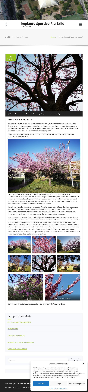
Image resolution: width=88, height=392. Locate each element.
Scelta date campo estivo (17, 349)
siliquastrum (61, 114)
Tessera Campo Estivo (16, 335)
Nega (59, 383)
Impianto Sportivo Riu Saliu (42, 24)
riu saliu (53, 114)
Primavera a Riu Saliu (20, 119)
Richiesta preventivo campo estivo (21, 342)
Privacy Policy (63, 388)
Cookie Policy (53, 388)
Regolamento (13, 329)
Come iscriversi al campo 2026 (19, 322)
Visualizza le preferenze (77, 383)
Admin (11, 114)
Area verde (20, 114)
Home (53, 37)
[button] (84, 364)
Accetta (41, 383)
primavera (46, 114)
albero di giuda (38, 114)
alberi (30, 114)
